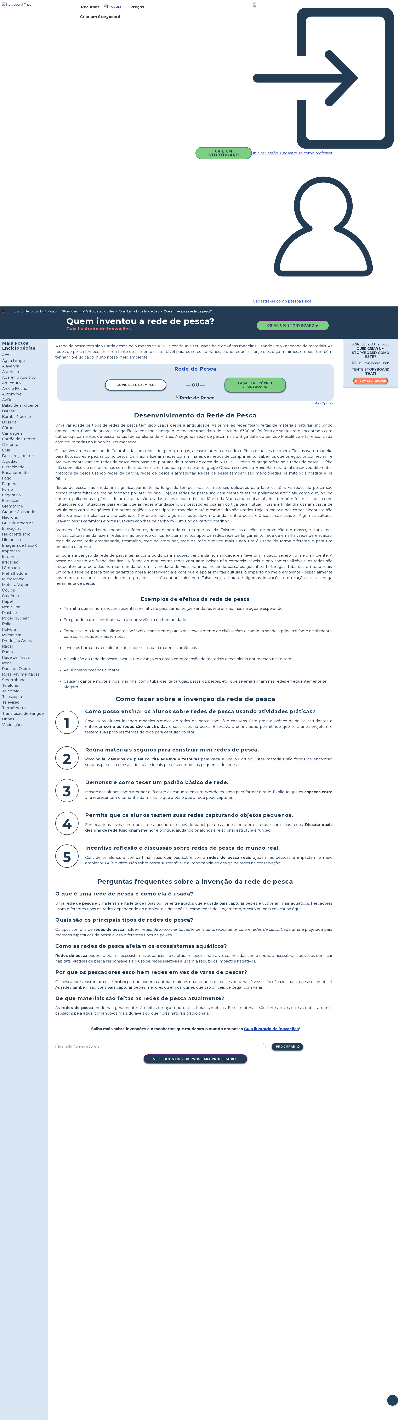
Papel (7, 601)
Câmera (9, 428)
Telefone (10, 685)
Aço (5, 355)
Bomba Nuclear (16, 416)
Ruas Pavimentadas (21, 674)
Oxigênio (10, 596)
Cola (6, 450)
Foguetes (10, 484)
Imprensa (11, 551)
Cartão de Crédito (18, 439)
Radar (7, 646)
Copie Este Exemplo (135, 385)
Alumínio (10, 372)
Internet (9, 556)
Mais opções (323, 403)
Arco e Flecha (14, 388)
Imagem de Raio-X (19, 545)
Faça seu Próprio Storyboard (255, 385)
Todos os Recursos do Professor (34, 311)
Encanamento (15, 472)
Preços (137, 7)
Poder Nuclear (15, 618)
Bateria (9, 411)
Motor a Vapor (15, 584)
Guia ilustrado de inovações (271, 1029)
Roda (7, 663)
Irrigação (10, 562)
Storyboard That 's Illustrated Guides (88, 311)
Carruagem (12, 433)
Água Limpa (13, 360)
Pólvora (9, 629)
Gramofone (12, 506)
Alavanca (10, 366)
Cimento (10, 444)
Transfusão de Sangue (23, 713)
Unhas (8, 719)
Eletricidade (13, 467)
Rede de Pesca (16, 657)
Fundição (10, 500)
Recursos (90, 7)
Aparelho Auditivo (19, 377)
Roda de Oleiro (16, 668)
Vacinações (12, 724)
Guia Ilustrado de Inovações (139, 311)
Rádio (7, 652)
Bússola (9, 422)
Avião (7, 400)
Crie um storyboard (370, 380)
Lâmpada (11, 568)
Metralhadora (14, 573)
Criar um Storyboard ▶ (292, 325)
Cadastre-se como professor (305, 153)
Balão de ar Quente (20, 405)
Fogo (6, 478)
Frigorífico (11, 495)
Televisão (10, 702)
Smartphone (13, 680)
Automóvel (12, 394)
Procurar (285, 1046)
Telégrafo (10, 691)
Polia (6, 624)
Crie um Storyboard (223, 153)
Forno (7, 489)
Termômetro (14, 708)
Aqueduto (11, 383)
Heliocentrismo (16, 534)
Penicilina (11, 607)
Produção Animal (18, 640)
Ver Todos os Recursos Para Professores (195, 1059)
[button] (115, 7)
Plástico (9, 612)
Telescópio (12, 696)
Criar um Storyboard (100, 17)
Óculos (8, 590)
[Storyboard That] (16, 4)
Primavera (11, 635)
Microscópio (13, 579)
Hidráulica (11, 540)
